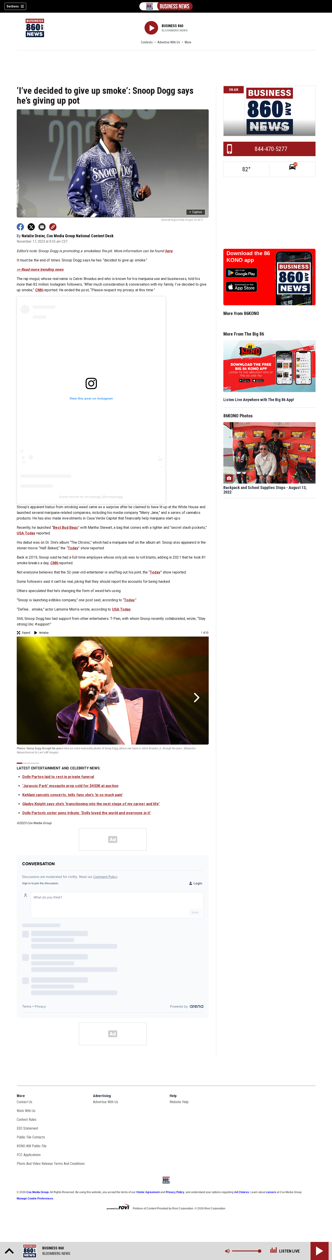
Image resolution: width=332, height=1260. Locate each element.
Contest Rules (26, 1119)
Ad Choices (241, 1192)
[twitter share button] (31, 226)
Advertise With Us (168, 42)
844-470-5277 (271, 149)
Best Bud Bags (65, 527)
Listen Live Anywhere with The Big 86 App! (258, 399)
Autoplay (44, 632)
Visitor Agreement (148, 1192)
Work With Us (26, 1111)
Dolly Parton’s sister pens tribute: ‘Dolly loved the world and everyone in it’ (86, 813)
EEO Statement (27, 1128)
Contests (147, 42)
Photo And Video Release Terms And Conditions (51, 1163)
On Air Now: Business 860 (269, 127)
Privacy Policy (175, 1192)
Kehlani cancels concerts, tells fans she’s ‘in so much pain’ (72, 795)
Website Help (179, 1102)
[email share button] (42, 226)
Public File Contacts (31, 1137)
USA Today (26, 533)
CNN (39, 290)
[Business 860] (166, 6)
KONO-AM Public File (32, 1146)
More (188, 42)
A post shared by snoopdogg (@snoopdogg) (91, 496)
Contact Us (24, 1102)
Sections (13, 6)
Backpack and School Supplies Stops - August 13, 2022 (265, 489)
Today (73, 548)
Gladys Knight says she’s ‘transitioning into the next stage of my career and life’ (91, 804)
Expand (26, 632)
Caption (195, 212)
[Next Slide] (196, 697)
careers (271, 1192)
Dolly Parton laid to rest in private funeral (58, 777)
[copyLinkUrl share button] (52, 226)
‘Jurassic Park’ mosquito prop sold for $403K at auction (70, 786)
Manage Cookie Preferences (35, 1198)
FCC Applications (29, 1155)
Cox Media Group (37, 1192)
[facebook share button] (20, 226)
